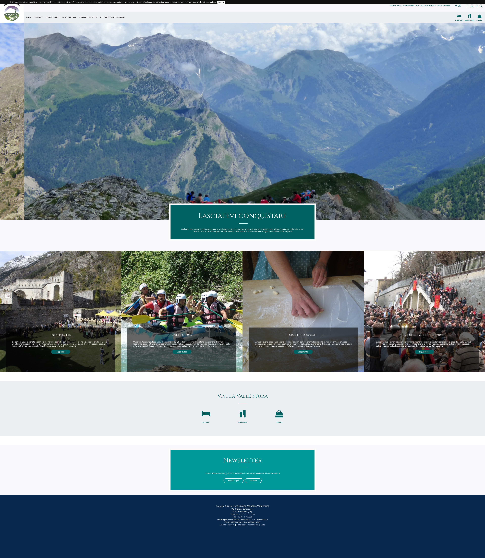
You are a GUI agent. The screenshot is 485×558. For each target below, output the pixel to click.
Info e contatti (444, 6)
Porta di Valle (430, 6)
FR (477, 6)
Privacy (231, 524)
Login (263, 524)
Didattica (419, 6)
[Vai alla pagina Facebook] (456, 5)
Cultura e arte (52, 17)
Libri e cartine (408, 6)
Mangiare (469, 20)
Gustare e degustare (88, 17)
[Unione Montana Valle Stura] (12, 11)
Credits (223, 524)
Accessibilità (253, 524)
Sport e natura (69, 17)
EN (472, 6)
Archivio (253, 480)
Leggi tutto (61, 352)
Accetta (221, 2)
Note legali (241, 524)
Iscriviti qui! (233, 480)
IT (467, 6)
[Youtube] (460, 5)
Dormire (459, 20)
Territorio (38, 17)
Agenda (393, 6)
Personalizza (210, 2)
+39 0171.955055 (244, 516)
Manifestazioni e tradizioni (112, 17)
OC (481, 6)
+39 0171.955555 (247, 514)
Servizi (479, 20)
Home (28, 17)
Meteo (399, 6)
